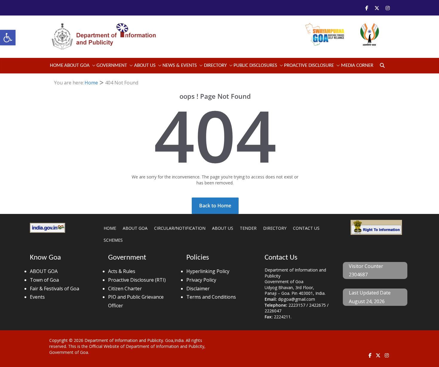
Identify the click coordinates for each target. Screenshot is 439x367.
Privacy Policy (201, 280)
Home (56, 65)
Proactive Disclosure (309, 65)
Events (37, 297)
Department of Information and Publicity (124, 340)
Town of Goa (44, 280)
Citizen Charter (125, 288)
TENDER (248, 228)
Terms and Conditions (211, 297)
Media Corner (357, 65)
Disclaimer (198, 288)
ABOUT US (222, 228)
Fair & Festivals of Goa (54, 288)
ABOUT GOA (77, 65)
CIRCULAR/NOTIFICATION (179, 228)
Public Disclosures (255, 65)
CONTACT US (306, 228)
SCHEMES (113, 240)
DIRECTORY (274, 228)
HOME (110, 228)
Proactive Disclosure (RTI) (137, 280)
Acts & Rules (121, 271)
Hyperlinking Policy (207, 271)
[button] (8, 37)
